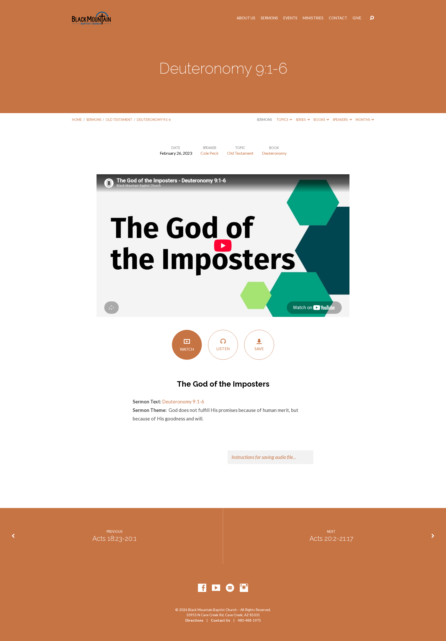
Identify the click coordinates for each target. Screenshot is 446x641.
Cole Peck (210, 153)
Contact (338, 18)
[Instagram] (244, 588)
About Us (246, 18)
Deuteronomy (274, 153)
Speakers (340, 120)
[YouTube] (216, 588)
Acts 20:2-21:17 (331, 538)
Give (357, 18)
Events (290, 18)
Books (319, 120)
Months (363, 120)
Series (301, 120)
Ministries (313, 18)
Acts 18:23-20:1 (114, 538)
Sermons (269, 18)
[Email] (230, 588)
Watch (187, 349)
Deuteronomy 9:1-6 (154, 120)
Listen (223, 348)
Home (77, 120)
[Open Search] (372, 18)
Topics (282, 120)
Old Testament (119, 120)
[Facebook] (202, 588)
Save (259, 348)
